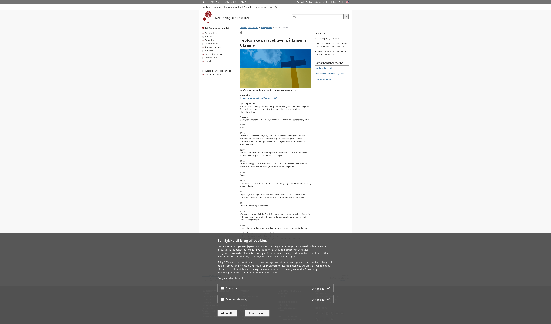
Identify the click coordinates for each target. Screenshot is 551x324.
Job (327, 2)
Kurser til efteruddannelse (218, 70)
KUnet (334, 2)
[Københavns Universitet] (207, 17)
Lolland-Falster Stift (323, 79)
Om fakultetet (211, 33)
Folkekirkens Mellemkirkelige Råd (330, 73)
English (342, 2)
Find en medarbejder (315, 2)
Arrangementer (266, 28)
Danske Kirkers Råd (323, 68)
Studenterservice (213, 47)
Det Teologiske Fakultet (217, 28)
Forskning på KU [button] (232, 6)
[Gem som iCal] (241, 32)
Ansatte (208, 36)
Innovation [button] (261, 6)
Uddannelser (211, 43)
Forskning (209, 40)
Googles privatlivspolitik (231, 278)
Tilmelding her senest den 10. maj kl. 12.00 (258, 98)
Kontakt (208, 61)
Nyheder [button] (248, 6)
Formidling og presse (215, 54)
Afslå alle (227, 313)
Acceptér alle (257, 313)
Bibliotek (209, 50)
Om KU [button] (273, 6)
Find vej (300, 2)
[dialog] (275, 278)
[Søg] (346, 16)
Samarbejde (211, 57)
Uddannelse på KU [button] (211, 6)
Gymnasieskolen (213, 74)
